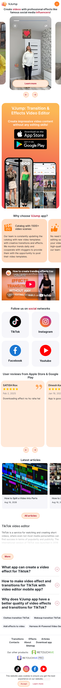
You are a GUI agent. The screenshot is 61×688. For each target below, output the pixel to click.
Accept (24, 684)
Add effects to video (14, 626)
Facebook (15, 360)
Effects (32, 638)
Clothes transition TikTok (16, 617)
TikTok (15, 331)
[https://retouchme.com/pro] (30, 658)
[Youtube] (43, 668)
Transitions (17, 638)
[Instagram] (26, 668)
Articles (45, 638)
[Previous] (26, 94)
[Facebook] (35, 668)
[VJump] (9, 3)
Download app (44, 642)
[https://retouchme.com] (43, 652)
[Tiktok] (18, 668)
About (27, 642)
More (7, 556)
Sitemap (30, 645)
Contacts (14, 642)
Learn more (30, 83)
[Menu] (56, 4)
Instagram (45, 331)
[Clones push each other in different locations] (19, 183)
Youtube (45, 360)
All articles (31, 515)
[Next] (35, 94)
